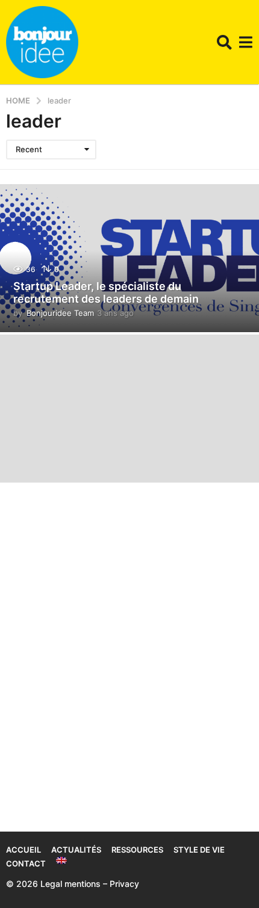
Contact (26, 863)
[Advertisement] (129, 642)
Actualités (76, 849)
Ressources (137, 849)
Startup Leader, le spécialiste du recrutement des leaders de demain (106, 293)
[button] (224, 42)
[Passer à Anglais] (61, 860)
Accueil (23, 849)
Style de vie (199, 849)
